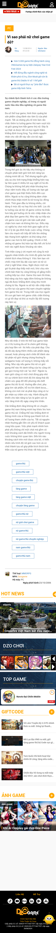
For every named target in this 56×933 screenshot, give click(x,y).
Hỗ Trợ (36, 894)
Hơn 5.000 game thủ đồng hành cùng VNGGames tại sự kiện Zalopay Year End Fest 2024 (30, 65)
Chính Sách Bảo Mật (28, 919)
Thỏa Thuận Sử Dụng (28, 921)
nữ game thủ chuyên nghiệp (30, 539)
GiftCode (13, 712)
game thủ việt (22, 472)
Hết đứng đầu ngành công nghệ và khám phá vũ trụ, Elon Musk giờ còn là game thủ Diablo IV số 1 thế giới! (29, 76)
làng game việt (23, 497)
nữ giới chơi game (25, 522)
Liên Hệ (20, 894)
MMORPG (26, 573)
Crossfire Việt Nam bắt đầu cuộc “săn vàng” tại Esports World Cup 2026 (27, 631)
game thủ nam (23, 556)
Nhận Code (35, 724)
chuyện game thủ (24, 480)
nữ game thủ (22, 530)
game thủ (20, 463)
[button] (53, 666)
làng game (21, 488)
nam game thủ (23, 547)
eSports (7, 604)
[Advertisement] (28, 861)
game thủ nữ (22, 514)
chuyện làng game (25, 505)
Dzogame (22, 576)
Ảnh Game (13, 795)
